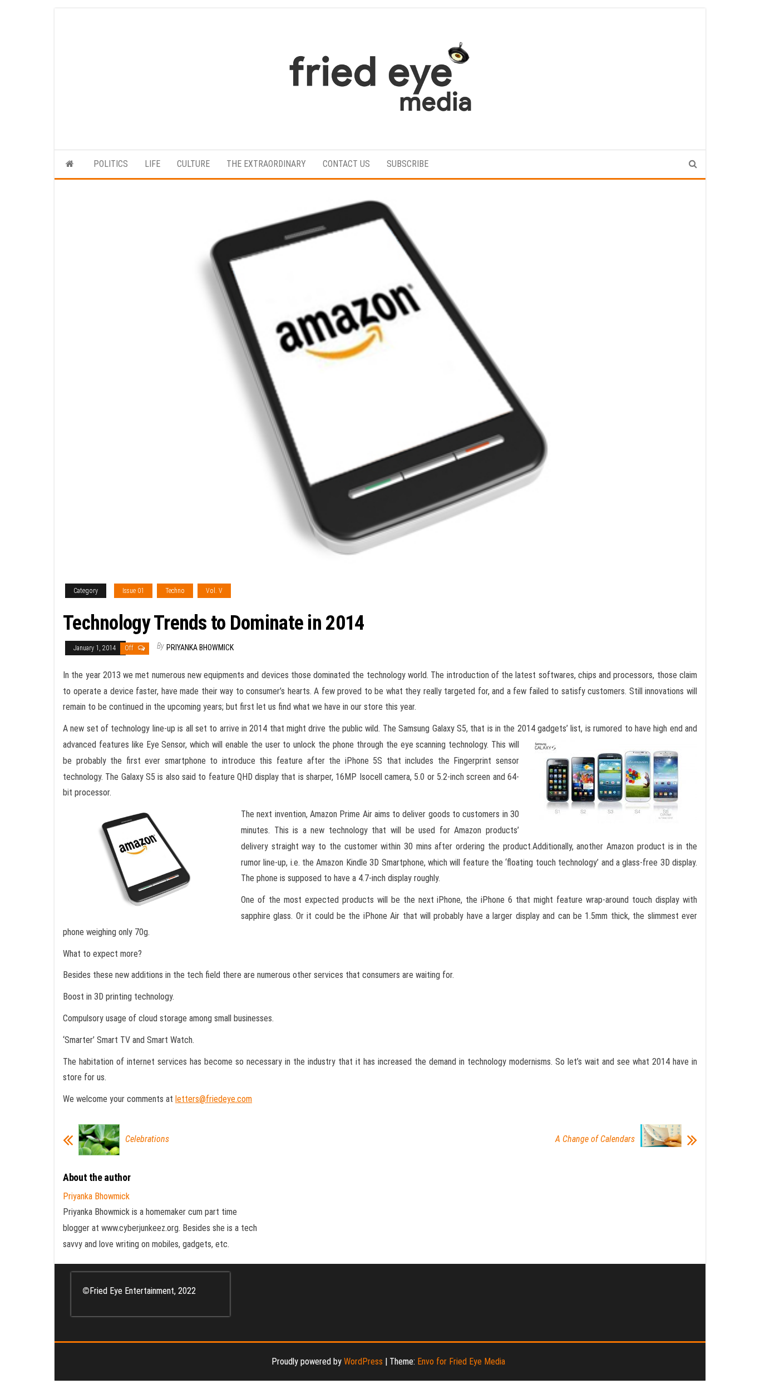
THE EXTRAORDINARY (266, 164)
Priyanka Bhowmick (200, 647)
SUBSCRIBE (407, 164)
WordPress (363, 1361)
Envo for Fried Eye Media (461, 1361)
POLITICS (110, 164)
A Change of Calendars (595, 1139)
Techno (175, 591)
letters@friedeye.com (213, 1099)
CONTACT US (346, 164)
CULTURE (193, 164)
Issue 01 (133, 591)
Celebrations (147, 1139)
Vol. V (214, 591)
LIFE (152, 164)
